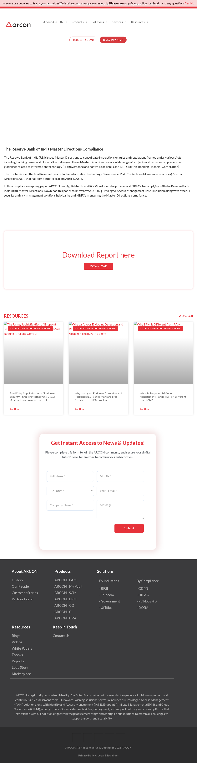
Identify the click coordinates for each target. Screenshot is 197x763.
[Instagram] (120, 737)
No (192, 3)
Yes (187, 3)
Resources (138, 22)
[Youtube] (109, 737)
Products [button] (78, 22)
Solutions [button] (98, 22)
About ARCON (53, 22)
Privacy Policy (87, 755)
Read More (15, 408)
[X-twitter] (87, 737)
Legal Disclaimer (108, 755)
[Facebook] (76, 737)
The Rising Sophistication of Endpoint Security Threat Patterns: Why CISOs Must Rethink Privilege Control (33, 397)
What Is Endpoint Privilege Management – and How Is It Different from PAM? (163, 397)
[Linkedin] (98, 737)
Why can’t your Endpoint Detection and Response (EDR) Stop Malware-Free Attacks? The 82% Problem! (98, 397)
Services (117, 22)
